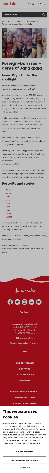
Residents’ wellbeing (24, 403)
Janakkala (31, 21)
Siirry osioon (10, 14)
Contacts (24, 369)
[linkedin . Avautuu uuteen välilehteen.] (31, 302)
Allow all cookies (24, 451)
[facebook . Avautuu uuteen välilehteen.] (10, 302)
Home (19, 21)
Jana (8, 210)
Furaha (8, 213)
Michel (8, 200)
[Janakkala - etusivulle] (8, 3)
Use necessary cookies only (24, 460)
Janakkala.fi (7, 21)
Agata (8, 193)
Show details (24, 467)
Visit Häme (24, 380)
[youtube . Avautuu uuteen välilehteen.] (38, 302)
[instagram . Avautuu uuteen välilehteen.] (24, 302)
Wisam (8, 190)
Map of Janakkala (24, 374)
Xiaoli (8, 203)
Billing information (24, 338)
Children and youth (24, 397)
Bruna (8, 196)
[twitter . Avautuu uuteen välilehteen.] (17, 302)
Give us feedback (24, 363)
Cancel (9, 216)
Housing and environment (24, 391)
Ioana (8, 206)
